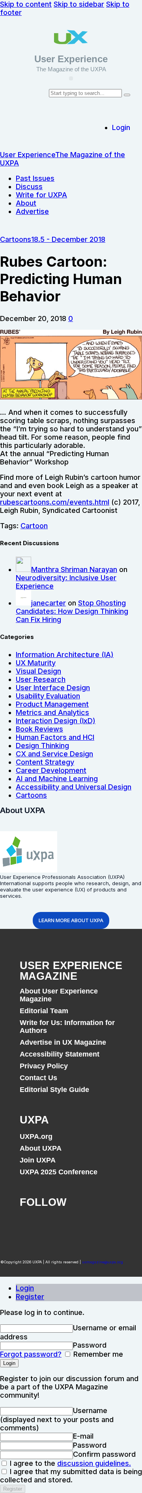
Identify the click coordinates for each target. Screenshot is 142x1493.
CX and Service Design (54, 754)
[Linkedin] (82, 1224)
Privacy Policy (44, 1066)
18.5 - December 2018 (68, 239)
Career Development (51, 770)
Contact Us (38, 1078)
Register (30, 1296)
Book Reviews (39, 729)
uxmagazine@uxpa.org (102, 1262)
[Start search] (127, 95)
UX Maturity (36, 663)
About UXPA (41, 1148)
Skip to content (26, 4)
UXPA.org (36, 1136)
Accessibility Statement (59, 1054)
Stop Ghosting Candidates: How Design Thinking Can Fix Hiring (72, 611)
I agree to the (69, 1463)
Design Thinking (42, 745)
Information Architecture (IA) (65, 654)
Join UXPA (38, 1160)
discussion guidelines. (94, 1463)
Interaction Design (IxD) (55, 721)
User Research (40, 679)
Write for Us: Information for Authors (67, 1026)
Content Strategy (45, 762)
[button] (71, 78)
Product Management (52, 704)
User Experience (71, 59)
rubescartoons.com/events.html (54, 502)
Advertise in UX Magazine (63, 1042)
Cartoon (34, 526)
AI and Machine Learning (57, 778)
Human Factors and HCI (55, 737)
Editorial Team (44, 1011)
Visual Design (38, 671)
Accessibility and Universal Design (73, 787)
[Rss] (108, 1224)
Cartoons (15, 239)
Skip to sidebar (79, 4)
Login (25, 1288)
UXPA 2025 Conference (58, 1172)
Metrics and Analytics (52, 712)
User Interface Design (53, 687)
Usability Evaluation (48, 696)
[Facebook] (29, 1224)
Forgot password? (31, 1354)
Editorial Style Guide (54, 1090)
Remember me (97, 1354)
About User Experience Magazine (59, 995)
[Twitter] (55, 1224)
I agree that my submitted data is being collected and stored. (71, 1475)
